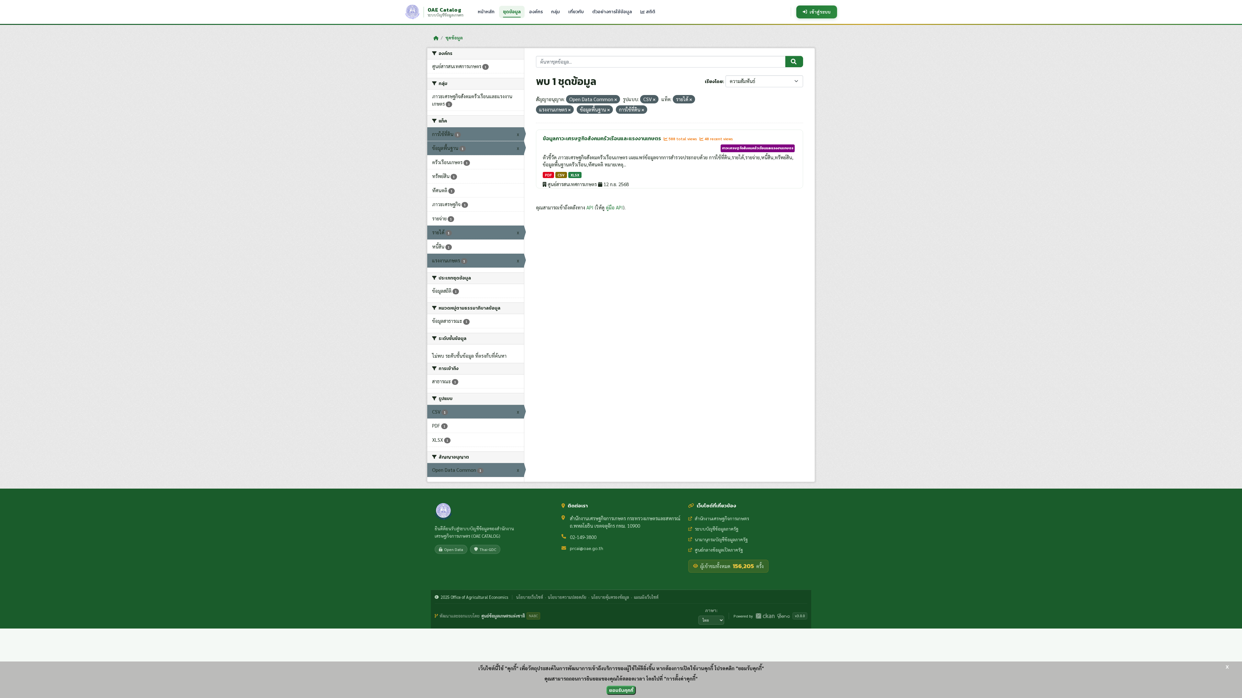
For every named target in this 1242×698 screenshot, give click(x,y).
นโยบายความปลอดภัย (567, 597)
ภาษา (710, 610)
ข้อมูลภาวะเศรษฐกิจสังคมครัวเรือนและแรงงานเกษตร (602, 138)
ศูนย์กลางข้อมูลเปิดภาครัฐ (719, 550)
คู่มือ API (614, 207)
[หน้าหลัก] (435, 38)
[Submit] (794, 62)
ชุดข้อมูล (512, 11)
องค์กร (536, 11)
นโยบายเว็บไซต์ (529, 597)
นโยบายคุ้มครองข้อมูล (610, 597)
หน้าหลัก (486, 11)
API (590, 207)
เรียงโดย (714, 81)
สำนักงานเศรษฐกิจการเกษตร (722, 518)
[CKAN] (765, 616)
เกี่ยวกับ (576, 11)
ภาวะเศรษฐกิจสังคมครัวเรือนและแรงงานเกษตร (757, 148)
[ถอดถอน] (616, 99)
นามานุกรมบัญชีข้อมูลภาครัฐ (721, 539)
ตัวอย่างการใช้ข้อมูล (612, 11)
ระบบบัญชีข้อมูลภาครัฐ (716, 529)
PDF (548, 175)
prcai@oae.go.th (586, 548)
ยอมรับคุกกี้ (621, 690)
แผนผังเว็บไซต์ (646, 597)
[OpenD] (783, 616)
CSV (561, 175)
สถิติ (650, 11)
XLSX (575, 175)
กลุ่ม (555, 11)
